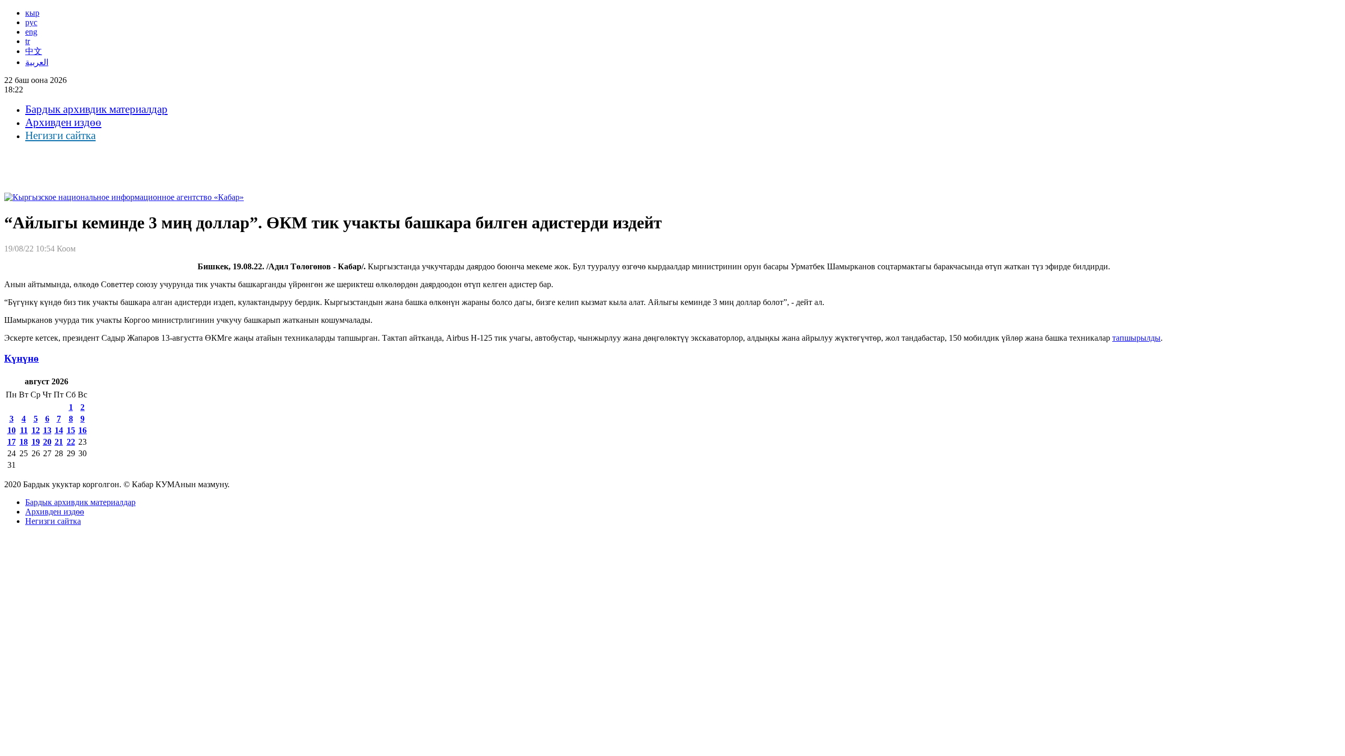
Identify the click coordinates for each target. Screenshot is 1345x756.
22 (71, 441)
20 (47, 441)
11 (24, 430)
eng (31, 31)
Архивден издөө (63, 122)
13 (47, 430)
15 (71, 430)
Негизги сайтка (60, 135)
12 (36, 430)
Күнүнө (21, 358)
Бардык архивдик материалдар (96, 109)
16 (82, 430)
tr (27, 41)
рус (31, 22)
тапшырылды (1136, 337)
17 (11, 441)
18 (23, 441)
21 (59, 441)
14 (59, 430)
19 (36, 441)
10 (11, 430)
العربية (36, 62)
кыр (32, 12)
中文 (33, 51)
